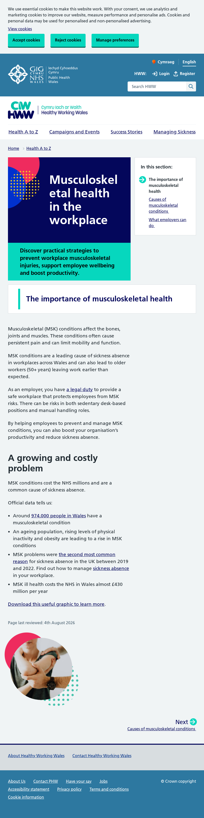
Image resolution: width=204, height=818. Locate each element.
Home (13, 148)
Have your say (79, 781)
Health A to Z (23, 132)
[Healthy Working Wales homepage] (48, 110)
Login (164, 73)
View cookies (20, 28)
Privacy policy (69, 789)
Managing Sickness (174, 132)
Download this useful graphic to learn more (56, 604)
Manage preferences (115, 40)
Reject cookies (68, 40)
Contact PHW (45, 781)
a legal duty (79, 389)
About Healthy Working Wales (36, 755)
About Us (16, 781)
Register (187, 73)
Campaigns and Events (74, 132)
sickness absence (111, 568)
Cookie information (26, 797)
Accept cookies (26, 40)
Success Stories (126, 132)
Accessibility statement (28, 789)
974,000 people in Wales (58, 516)
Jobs (103, 781)
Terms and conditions (109, 789)
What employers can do (167, 222)
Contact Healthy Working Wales (101, 755)
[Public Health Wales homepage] (43, 75)
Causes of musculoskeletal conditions (163, 205)
